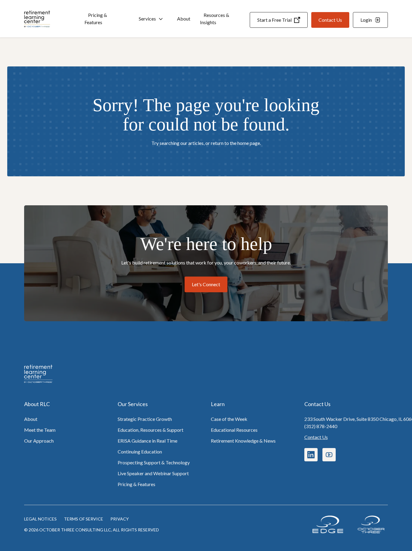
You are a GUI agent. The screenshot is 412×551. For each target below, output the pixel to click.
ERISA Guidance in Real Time (147, 441)
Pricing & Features (95, 18)
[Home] (54, 19)
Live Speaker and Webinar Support (153, 473)
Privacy (119, 518)
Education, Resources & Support (150, 430)
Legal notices (40, 518)
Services (147, 18)
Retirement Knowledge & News (243, 441)
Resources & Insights (214, 18)
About (183, 18)
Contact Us (316, 437)
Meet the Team (39, 430)
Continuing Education (140, 451)
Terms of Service (83, 518)
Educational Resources (234, 430)
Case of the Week (229, 419)
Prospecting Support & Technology (154, 462)
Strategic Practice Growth (145, 419)
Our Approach (39, 441)
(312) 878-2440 (320, 426)
